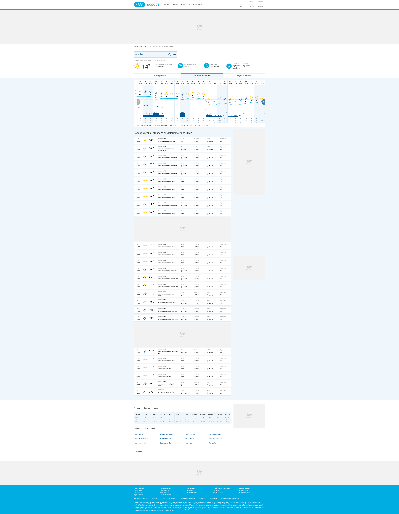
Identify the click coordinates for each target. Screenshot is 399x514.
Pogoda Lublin (191, 490)
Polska (166, 5)
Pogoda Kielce (138, 490)
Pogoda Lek (188, 443)
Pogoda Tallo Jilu (190, 434)
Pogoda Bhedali (189, 438)
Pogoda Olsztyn (243, 490)
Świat (183, 5)
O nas (163, 498)
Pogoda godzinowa (160, 76)
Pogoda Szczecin (218, 492)
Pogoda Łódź (216, 490)
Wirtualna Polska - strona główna (139, 4)
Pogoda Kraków (164, 490)
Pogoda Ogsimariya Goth (141, 438)
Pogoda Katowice (244, 488)
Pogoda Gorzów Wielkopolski (221, 488)
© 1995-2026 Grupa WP (141, 498)
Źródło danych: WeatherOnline (230, 498)
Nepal (147, 46)
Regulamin (202, 498)
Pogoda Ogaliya (138, 434)
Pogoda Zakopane (165, 495)
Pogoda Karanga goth (166, 438)
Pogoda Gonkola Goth (140, 443)
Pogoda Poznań (164, 492)
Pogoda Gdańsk (191, 488)
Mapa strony (213, 498)
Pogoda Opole (138, 492)
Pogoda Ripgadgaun (215, 434)
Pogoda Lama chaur (166, 443)
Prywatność (172, 498)
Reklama (154, 498)
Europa (175, 5)
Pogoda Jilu (212, 443)
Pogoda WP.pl (138, 46)
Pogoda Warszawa (244, 492)
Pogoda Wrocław (139, 495)
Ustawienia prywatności (188, 498)
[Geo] (174, 54)
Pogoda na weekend (244, 76)
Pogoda (153, 4)
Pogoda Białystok (139, 488)
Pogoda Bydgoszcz (165, 488)
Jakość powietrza (196, 5)
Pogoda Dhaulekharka (215, 438)
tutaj (173, 510)
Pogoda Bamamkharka (167, 434)
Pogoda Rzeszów (192, 492)
